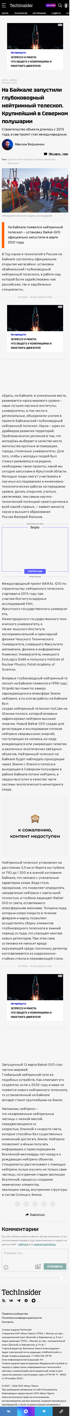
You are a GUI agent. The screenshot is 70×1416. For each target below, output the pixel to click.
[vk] (11, 1300)
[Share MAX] (26, 1411)
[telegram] (19, 1300)
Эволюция (49, 159)
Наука (5, 80)
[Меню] (4, 5)
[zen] (26, 1300)
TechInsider (21, 5)
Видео (30, 159)
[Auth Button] (66, 5)
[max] (33, 1300)
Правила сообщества (15, 1314)
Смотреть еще (35, 571)
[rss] (4, 1300)
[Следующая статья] (35, 1277)
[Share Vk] (8, 1411)
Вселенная (13, 163)
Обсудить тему (58, 154)
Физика (13, 80)
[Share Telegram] (44, 1411)
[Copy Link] (61, 1411)
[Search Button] (60, 5)
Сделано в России (17, 159)
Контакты (8, 1322)
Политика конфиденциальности (22, 1318)
